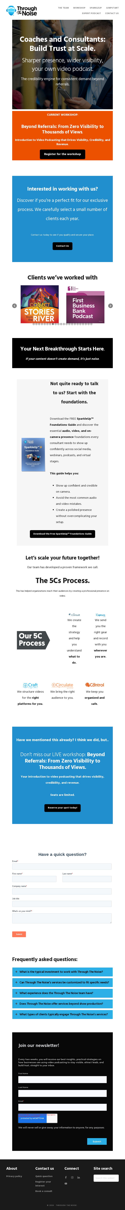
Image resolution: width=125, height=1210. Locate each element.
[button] (14, 306)
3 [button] (39, 324)
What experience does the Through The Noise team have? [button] (56, 993)
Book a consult (43, 1191)
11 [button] (61, 324)
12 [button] (64, 324)
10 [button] (58, 324)
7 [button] (50, 324)
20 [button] (86, 324)
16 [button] (75, 324)
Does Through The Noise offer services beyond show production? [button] (61, 1003)
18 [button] (80, 324)
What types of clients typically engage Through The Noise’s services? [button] (64, 1014)
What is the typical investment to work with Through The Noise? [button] (61, 972)
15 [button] (72, 324)
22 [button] (91, 324)
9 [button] (56, 324)
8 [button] (53, 324)
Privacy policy (14, 1176)
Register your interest (43, 1184)
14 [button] (69, 324)
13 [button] (67, 324)
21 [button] (88, 324)
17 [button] (78, 324)
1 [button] (34, 324)
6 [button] (47, 324)
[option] (41, 304)
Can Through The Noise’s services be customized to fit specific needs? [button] (64, 982)
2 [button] (36, 324)
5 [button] (45, 324)
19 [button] (83, 324)
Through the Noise (66, 1205)
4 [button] (42, 324)
